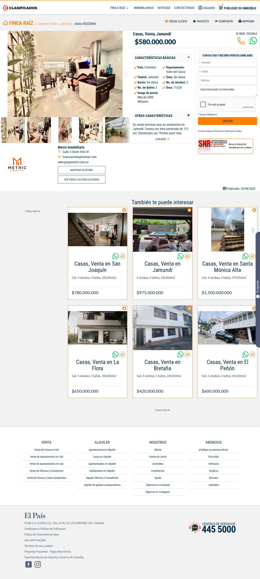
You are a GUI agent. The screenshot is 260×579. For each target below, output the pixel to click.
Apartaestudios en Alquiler (102, 463)
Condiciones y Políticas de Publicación (45, 529)
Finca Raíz (118, 8)
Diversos (213, 477)
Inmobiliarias (144, 8)
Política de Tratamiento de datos (228, 131)
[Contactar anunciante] (122, 258)
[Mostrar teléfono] (241, 43)
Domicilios (157, 463)
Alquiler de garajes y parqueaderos (102, 484)
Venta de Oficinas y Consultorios (46, 470)
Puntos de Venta (158, 456)
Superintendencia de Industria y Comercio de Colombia (54, 557)
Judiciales (213, 484)
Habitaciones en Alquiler (102, 470)
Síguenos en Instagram (158, 491)
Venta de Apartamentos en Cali (46, 456)
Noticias (164, 8)
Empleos (213, 470)
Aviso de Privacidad (34, 540)
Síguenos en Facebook (158, 484)
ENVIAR (227, 121)
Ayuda (158, 477)
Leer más (160, 139)
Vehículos (213, 463)
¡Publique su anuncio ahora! (213, 449)
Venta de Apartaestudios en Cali (46, 463)
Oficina (157, 449)
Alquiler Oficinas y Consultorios (102, 477)
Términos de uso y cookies (38, 546)
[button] (162, 58)
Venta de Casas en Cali (46, 449)
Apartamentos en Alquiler (102, 449)
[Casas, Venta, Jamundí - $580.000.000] (65, 74)
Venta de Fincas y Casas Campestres (46, 477)
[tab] (162, 58)
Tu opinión (257, 286)
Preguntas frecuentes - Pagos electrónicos (47, 551)
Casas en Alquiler (102, 456)
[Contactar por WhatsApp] (253, 43)
